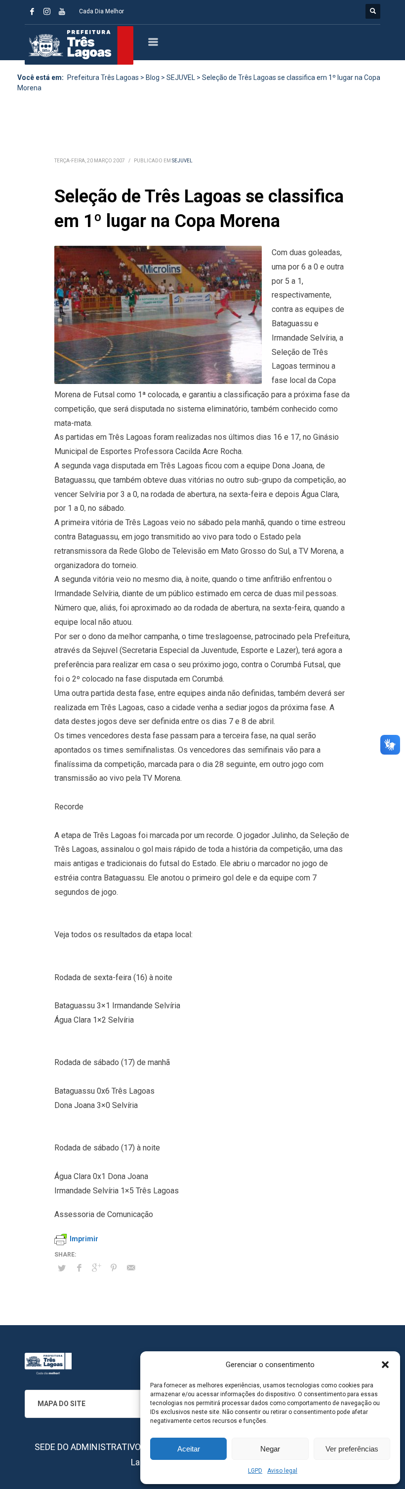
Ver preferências (351, 1449)
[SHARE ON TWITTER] (61, 1268)
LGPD (255, 1470)
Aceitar (188, 1449)
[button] (385, 1365)
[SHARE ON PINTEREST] (113, 1267)
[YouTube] (61, 11)
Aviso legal (282, 1470)
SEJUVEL (182, 160)
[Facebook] (32, 11)
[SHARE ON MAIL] (130, 1267)
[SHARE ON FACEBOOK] (79, 1267)
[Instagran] (47, 11)
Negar (270, 1449)
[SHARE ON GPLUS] (96, 1267)
